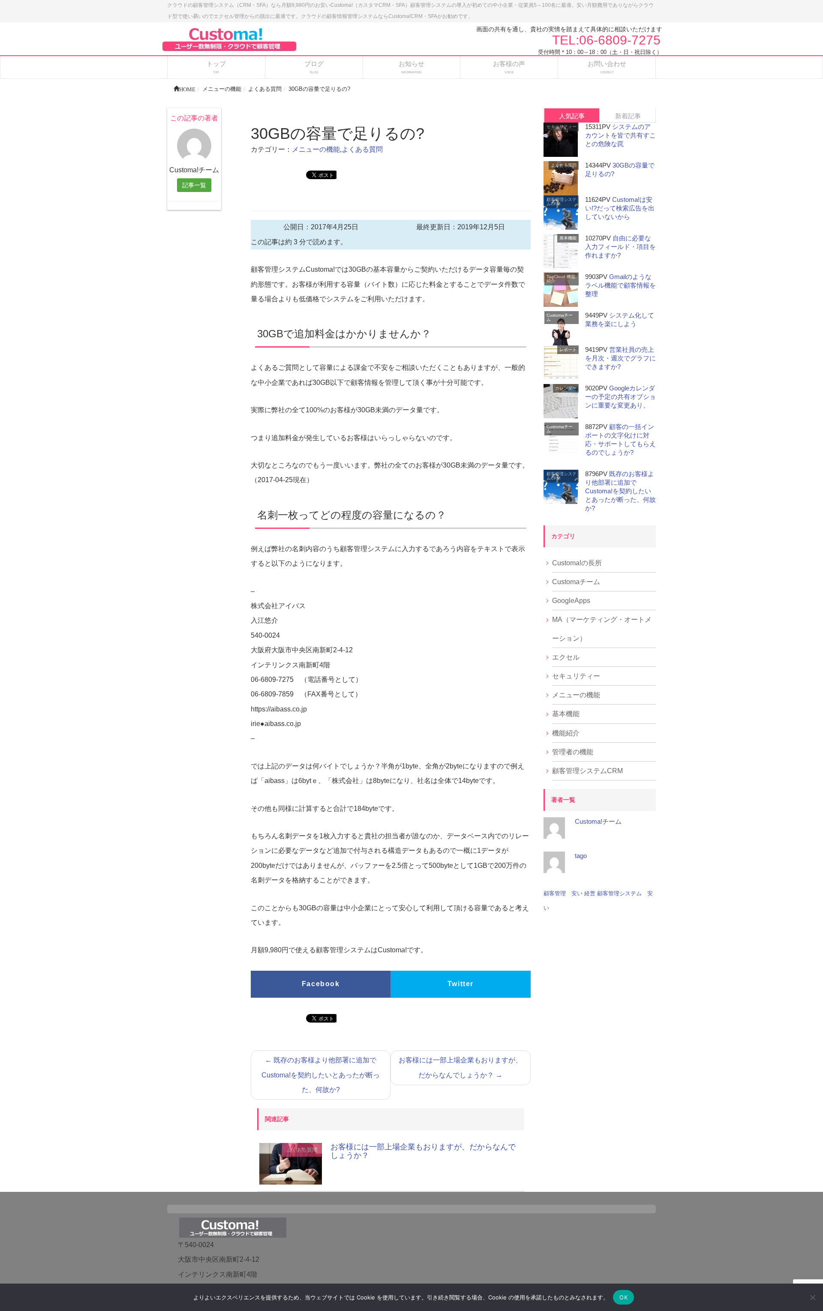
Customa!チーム (598, 821)
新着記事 (628, 116)
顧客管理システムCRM (562, 201)
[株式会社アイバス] (229, 38)
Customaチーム (560, 317)
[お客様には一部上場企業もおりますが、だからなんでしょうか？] (290, 1163)
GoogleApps (571, 600)
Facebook (321, 983)
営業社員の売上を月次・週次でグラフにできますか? (620, 358)
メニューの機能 (316, 149)
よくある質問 (362, 149)
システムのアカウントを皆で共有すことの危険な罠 (620, 135)
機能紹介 (566, 733)
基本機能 (568, 238)
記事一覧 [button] (194, 185)
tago (581, 855)
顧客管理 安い (563, 893)
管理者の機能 (572, 752)
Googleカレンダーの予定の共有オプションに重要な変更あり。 (620, 396)
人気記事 (572, 116)
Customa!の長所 (577, 563)
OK (623, 1297)
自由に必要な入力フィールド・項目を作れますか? (620, 246)
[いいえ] (812, 1297)
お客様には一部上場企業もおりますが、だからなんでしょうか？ (460, 1067)
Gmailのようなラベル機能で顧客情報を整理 (620, 285)
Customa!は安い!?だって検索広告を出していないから (620, 208)
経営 (589, 893)
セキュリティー (562, 126)
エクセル (566, 657)
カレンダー (566, 388)
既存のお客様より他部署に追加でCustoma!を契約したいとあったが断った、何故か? (320, 1074)
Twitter (461, 983)
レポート (568, 349)
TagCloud (556, 276)
